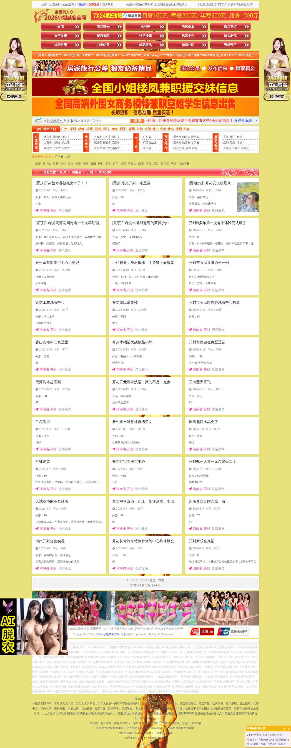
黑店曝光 (103, 26)
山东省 (65, 148)
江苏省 (107, 136)
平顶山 (132, 163)
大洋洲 (227, 148)
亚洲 (226, 142)
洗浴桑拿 (188, 26)
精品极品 (145, 45)
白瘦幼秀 (103, 45)
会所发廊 (60, 36)
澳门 (233, 136)
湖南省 (98, 148)
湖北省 (107, 148)
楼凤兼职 (103, 36)
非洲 (239, 142)
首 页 (60, 26)
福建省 (98, 142)
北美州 (236, 148)
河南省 (115, 148)
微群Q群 (188, 45)
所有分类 (105, 172)
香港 (226, 136)
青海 (188, 148)
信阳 (148, 163)
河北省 (65, 136)
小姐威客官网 (111, 634)
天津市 (57, 136)
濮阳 (93, 163)
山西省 (48, 142)
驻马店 (165, 163)
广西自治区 (150, 142)
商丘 (108, 163)
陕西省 (186, 142)
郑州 (38, 163)
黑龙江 (65, 142)
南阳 (141, 163)
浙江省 (115, 136)
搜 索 (137, 121)
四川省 (186, 136)
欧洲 (233, 142)
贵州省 (195, 136)
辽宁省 (57, 148)
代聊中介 (188, 36)
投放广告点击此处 (145, 698)
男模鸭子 (230, 45)
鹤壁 (78, 163)
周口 (156, 163)
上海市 (98, 136)
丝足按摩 (145, 36)
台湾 (239, 136)
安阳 (85, 163)
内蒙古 (57, 142)
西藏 (176, 148)
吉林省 (48, 148)
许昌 (115, 163)
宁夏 (182, 148)
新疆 (194, 148)
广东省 (147, 136)
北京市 (48, 136)
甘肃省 (195, 142)
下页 (161, 580)
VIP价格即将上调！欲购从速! (264, 734)
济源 (173, 163)
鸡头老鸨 (230, 36)
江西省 (115, 142)
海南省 (147, 148)
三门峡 (47, 163)
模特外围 (60, 45)
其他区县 (183, 163)
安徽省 (107, 142)
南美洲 (245, 148)
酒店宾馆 (230, 26)
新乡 (70, 163)
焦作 (63, 163)
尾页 (152, 580)
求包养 (145, 26)
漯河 (123, 163)
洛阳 (55, 163)
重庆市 (177, 136)
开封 (100, 163)
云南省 (177, 142)
